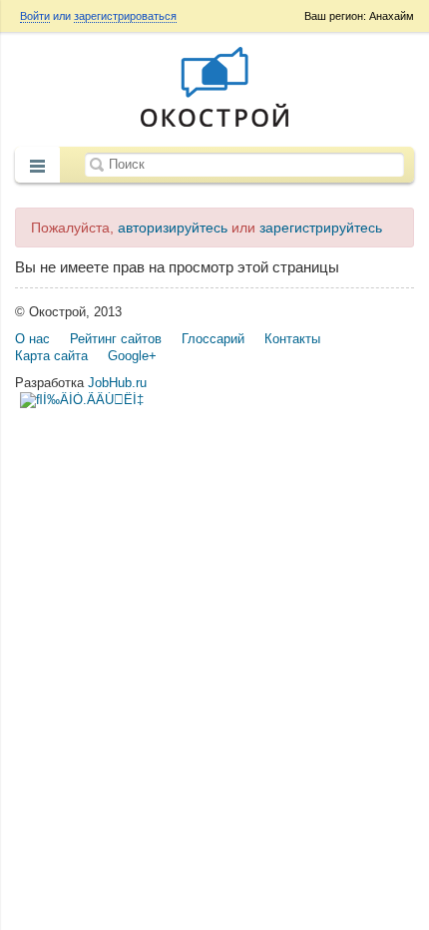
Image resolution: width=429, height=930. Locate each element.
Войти (35, 16)
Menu (37, 167)
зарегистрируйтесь (320, 227)
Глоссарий (213, 338)
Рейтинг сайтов (116, 338)
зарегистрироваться (125, 16)
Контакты (292, 338)
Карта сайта (51, 355)
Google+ (132, 355)
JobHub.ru (117, 382)
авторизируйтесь (172, 227)
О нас (32, 338)
